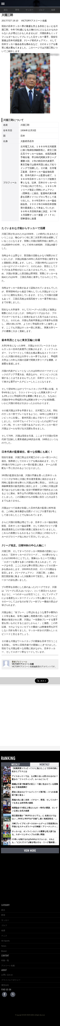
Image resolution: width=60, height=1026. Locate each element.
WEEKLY (15, 764)
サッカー (29, 10)
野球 (17, 10)
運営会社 (5, 985)
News (3, 946)
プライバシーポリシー (10, 980)
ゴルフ (41, 10)
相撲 (53, 10)
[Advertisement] (30, 716)
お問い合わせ (7, 975)
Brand (4, 951)
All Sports (5, 941)
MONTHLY (44, 764)
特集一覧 (5, 960)
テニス (4, 936)
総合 (6, 10)
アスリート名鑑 (8, 966)
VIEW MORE (30, 850)
